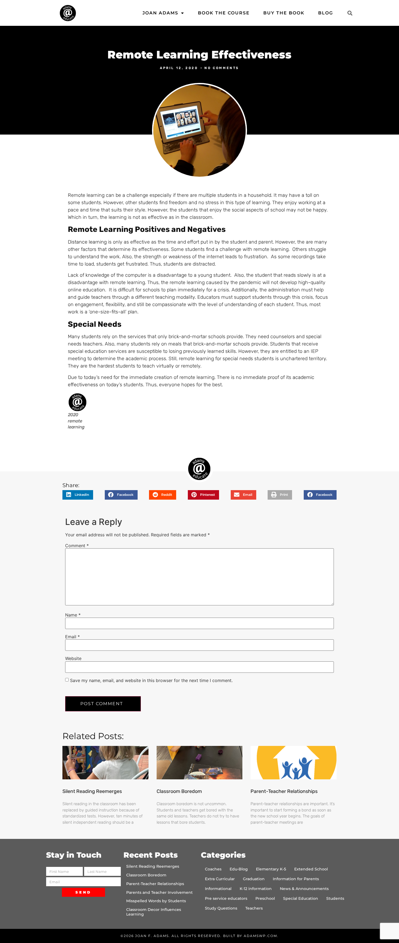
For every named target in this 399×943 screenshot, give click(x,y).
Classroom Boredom (179, 791)
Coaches (213, 869)
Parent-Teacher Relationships (284, 791)
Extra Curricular (220, 878)
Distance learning (87, 242)
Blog (325, 12)
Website (73, 658)
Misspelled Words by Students (156, 900)
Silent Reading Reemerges (92, 791)
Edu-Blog (239, 869)
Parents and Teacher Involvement (159, 892)
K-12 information (256, 888)
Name (73, 615)
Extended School (311, 869)
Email (72, 636)
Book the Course (224, 12)
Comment (77, 545)
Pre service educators (226, 898)
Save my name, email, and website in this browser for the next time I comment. (151, 680)
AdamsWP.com (260, 936)
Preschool (265, 898)
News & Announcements (304, 888)
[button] (349, 12)
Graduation (254, 878)
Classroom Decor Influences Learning (153, 912)
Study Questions (221, 908)
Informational (218, 888)
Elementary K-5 (271, 869)
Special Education (300, 898)
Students (335, 898)
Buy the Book (284, 12)
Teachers (254, 908)
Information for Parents (296, 878)
